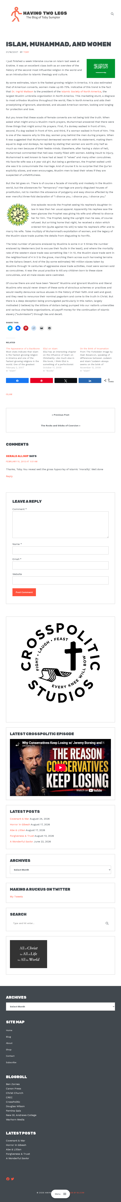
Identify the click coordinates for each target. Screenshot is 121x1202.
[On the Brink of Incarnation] (98, 359)
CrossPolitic (13, 1101)
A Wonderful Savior (21, 841)
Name (17, 544)
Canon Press (13, 1088)
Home (9, 1030)
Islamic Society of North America (81, 91)
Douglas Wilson (15, 1106)
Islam (9, 394)
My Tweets (16, 896)
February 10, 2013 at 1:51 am (21, 461)
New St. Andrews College (21, 1115)
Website (17, 574)
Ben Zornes (13, 1084)
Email (16, 559)
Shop (9, 1049)
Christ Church (14, 1092)
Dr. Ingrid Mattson (22, 91)
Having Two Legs (37, 13)
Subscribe (11, 1062)
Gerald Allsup (17, 456)
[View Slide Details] (60, 663)
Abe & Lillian (17, 830)
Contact (10, 1056)
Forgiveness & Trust (22, 835)
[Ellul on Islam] (61, 359)
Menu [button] (57, 1194)
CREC (9, 1097)
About (9, 1043)
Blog (8, 1036)
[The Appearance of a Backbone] (24, 359)
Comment (19, 509)
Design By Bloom (75, 1193)
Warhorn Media (15, 1119)
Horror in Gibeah (20, 824)
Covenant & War (19, 818)
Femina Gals (13, 1110)
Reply (9, 476)
